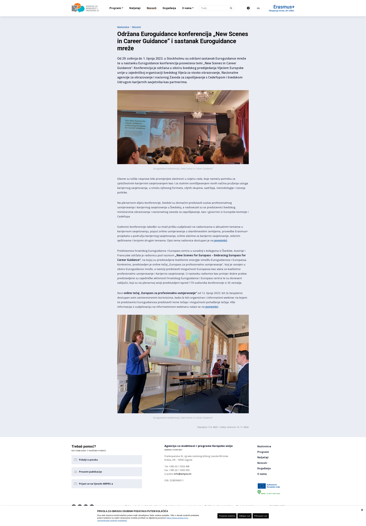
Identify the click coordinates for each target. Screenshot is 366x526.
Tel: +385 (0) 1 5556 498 (176, 466)
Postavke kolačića (227, 516)
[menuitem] (135, 8)
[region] (183, 516)
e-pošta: (178, 473)
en (258, 8)
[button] (116, 8)
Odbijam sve (244, 516)
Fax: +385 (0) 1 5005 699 (177, 470)
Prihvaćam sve (260, 516)
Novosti (136, 26)
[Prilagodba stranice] (248, 8)
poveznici (220, 240)
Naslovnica (123, 26)
